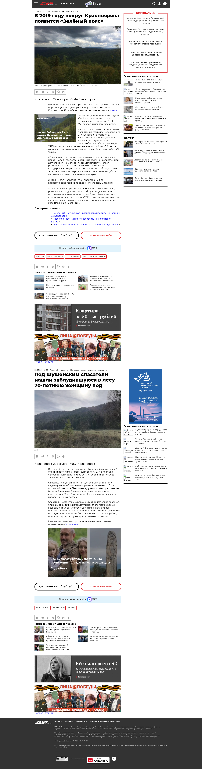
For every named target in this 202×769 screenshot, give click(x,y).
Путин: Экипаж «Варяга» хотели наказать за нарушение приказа (148, 179)
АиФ (96, 85)
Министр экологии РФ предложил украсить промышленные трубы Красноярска (50, 279)
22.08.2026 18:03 (41, 370)
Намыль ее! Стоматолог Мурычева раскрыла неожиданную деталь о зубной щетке (150, 459)
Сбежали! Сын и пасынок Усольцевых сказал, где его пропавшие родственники (58, 638)
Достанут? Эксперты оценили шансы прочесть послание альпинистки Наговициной (151, 450)
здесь (113, 110)
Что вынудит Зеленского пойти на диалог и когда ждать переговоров (150, 152)
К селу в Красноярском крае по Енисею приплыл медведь (145, 53)
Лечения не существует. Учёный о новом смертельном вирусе (149, 108)
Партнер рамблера (77, 759)
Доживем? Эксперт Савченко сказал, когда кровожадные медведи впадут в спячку (145, 31)
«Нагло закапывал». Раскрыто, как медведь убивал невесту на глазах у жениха (150, 91)
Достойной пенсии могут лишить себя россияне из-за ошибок (149, 161)
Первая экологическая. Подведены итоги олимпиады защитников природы (102, 287)
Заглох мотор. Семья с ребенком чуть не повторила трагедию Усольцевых (104, 638)
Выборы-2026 (81, 722)
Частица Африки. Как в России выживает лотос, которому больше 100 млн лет (150, 441)
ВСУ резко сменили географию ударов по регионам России (148, 170)
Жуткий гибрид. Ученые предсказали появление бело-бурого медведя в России (151, 432)
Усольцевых (72, 524)
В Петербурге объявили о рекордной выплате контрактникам (151, 143)
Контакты (58, 722)
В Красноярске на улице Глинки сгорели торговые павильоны (145, 42)
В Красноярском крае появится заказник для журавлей (86, 224)
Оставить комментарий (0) (101, 235)
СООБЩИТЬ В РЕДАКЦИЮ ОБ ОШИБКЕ (105, 722)
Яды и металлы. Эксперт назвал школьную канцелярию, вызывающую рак (148, 100)
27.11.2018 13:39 (40, 11)
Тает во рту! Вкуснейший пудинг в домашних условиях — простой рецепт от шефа (150, 127)
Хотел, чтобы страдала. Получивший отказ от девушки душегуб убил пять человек (145, 20)
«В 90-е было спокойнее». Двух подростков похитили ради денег (149, 81)
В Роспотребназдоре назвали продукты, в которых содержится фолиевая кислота (145, 64)
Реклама (69, 722)
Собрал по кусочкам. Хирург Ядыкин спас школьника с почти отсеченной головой (151, 468)
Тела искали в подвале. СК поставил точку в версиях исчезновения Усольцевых (57, 647)
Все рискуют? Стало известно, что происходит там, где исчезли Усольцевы (80, 560)
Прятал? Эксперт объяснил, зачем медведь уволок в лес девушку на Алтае (150, 477)
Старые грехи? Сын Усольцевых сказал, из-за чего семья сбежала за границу (150, 118)
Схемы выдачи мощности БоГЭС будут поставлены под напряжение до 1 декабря (60, 296)
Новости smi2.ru (43, 361)
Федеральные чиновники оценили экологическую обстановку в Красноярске (101, 278)
